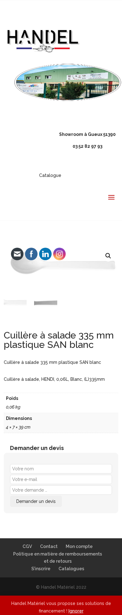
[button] (108, 255)
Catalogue (50, 175)
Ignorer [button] (76, 610)
